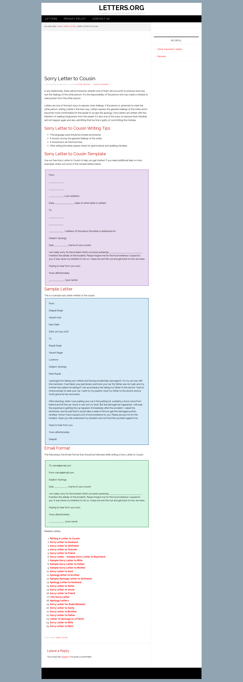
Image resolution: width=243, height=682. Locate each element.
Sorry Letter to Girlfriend (64, 545)
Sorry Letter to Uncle (62, 589)
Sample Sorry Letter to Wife (66, 560)
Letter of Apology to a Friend (67, 619)
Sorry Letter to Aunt (61, 571)
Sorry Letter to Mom (61, 626)
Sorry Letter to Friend (62, 553)
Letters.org (121, 8)
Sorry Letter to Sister (62, 586)
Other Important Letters (169, 49)
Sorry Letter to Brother (63, 611)
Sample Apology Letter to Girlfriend (71, 578)
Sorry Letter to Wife (61, 622)
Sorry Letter (62, 638)
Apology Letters (59, 600)
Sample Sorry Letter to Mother (68, 567)
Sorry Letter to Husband (64, 542)
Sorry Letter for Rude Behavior (68, 604)
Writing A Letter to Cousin (65, 538)
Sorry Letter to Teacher (63, 549)
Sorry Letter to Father (62, 615)
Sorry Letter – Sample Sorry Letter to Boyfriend (77, 556)
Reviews (161, 56)
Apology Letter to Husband (65, 582)
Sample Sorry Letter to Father (67, 564)
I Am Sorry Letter (60, 597)
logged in (66, 656)
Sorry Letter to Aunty (62, 608)
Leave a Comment (101, 84)
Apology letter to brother (65, 575)
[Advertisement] (96, 52)
